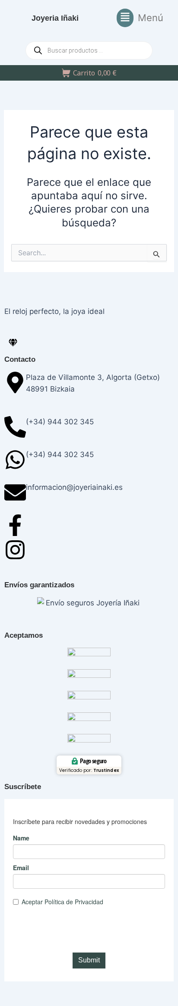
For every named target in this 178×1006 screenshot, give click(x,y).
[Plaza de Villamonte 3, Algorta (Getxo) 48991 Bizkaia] (15, 382)
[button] (139, 18)
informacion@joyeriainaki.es (74, 487)
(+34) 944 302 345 (60, 421)
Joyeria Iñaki (55, 18)
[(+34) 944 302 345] (15, 427)
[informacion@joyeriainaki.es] (15, 492)
